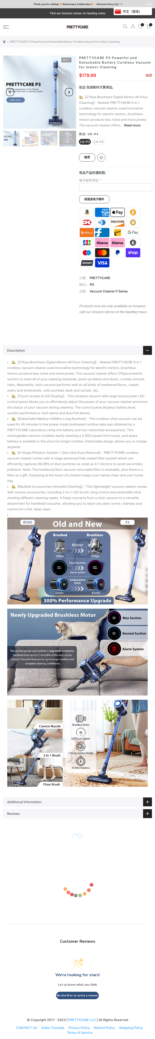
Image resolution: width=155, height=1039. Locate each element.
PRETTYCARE (100, 278)
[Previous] (10, 92)
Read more (131, 125)
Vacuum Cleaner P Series (109, 291)
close (149, 4)
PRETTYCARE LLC (82, 1020)
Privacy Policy (79, 1028)
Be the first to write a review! (77, 995)
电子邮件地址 (90, 180)
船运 (82, 87)
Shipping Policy (131, 1028)
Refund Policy (104, 1028)
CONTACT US (26, 1028)
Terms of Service (79, 1033)
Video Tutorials (52, 1028)
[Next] (69, 92)
